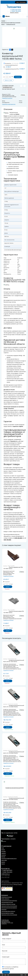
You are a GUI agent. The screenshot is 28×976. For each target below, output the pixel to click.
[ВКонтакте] (10, 50)
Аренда (3, 863)
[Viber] (10, 835)
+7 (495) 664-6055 (15, 9)
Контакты (3, 855)
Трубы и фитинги (5, 898)
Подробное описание (7, 98)
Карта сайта (4, 860)
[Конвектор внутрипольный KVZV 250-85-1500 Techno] (14, 649)
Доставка (3, 851)
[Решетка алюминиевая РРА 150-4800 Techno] (14, 600)
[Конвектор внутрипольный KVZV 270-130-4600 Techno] (14, 741)
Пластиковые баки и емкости (8, 911)
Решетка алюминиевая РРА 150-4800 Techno (13, 611)
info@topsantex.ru (5, 874)
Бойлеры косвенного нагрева (8, 904)
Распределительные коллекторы (9, 900)
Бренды (3, 862)
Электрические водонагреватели (9, 907)
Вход (18, 2)
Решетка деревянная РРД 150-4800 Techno (13, 567)
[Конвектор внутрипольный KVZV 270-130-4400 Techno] (14, 787)
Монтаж (3, 856)
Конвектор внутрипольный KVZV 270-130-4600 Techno (13, 752)
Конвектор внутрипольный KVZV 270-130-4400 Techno (13, 798)
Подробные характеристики (8, 104)
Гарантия (3, 853)
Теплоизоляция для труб (7, 902)
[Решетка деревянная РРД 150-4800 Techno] (14, 556)
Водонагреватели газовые (7, 913)
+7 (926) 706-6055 (15, 11)
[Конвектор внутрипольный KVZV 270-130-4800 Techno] (14, 694)
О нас (2, 848)
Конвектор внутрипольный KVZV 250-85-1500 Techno (13, 660)
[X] (12, 50)
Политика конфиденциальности (9, 858)
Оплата (3, 849)
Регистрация (23, 2)
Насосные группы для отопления (9, 906)
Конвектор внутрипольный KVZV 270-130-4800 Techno (13, 706)
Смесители (3, 909)
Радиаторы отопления (6, 897)
